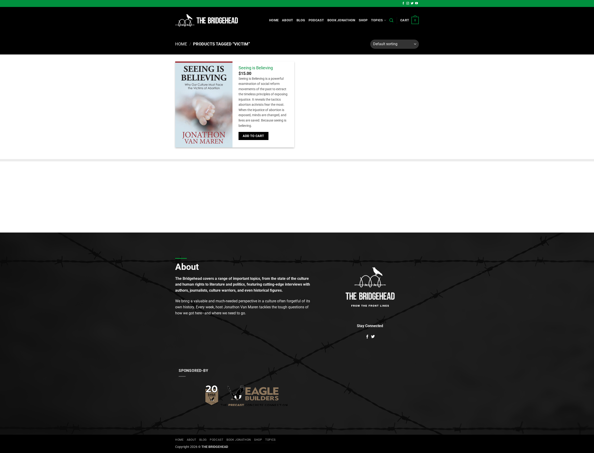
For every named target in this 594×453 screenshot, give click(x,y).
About (287, 20)
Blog (301, 20)
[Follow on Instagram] (407, 3)
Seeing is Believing (256, 68)
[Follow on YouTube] (416, 3)
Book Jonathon (341, 20)
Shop (363, 20)
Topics (377, 20)
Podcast (316, 20)
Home (274, 20)
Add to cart (253, 136)
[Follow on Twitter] (412, 3)
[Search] (391, 20)
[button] (409, 20)
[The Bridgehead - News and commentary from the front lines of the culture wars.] (206, 20)
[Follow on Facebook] (403, 3)
